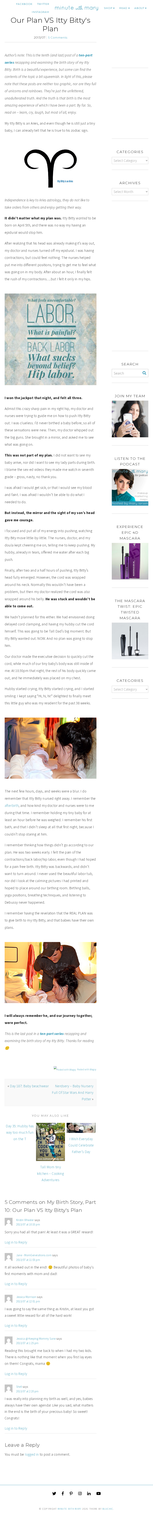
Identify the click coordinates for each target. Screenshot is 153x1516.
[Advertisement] (132, 37)
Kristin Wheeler (25, 1220)
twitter (43, 3)
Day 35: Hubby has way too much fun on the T (20, 1132)
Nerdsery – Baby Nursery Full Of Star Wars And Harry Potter (72, 1092)
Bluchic (107, 1508)
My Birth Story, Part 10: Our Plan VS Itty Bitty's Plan (50, 20)
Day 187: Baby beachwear (29, 1086)
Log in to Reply (16, 1242)
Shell (19, 1386)
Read (123, 8)
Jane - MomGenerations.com (34, 1255)
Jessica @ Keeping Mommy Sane (36, 1338)
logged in (32, 1454)
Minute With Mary (70, 1508)
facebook (24, 3)
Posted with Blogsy (86, 1069)
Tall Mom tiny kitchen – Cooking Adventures (50, 1173)
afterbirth (12, 805)
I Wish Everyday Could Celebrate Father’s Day (81, 1145)
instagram (40, 11)
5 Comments (57, 37)
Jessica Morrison (26, 1297)
